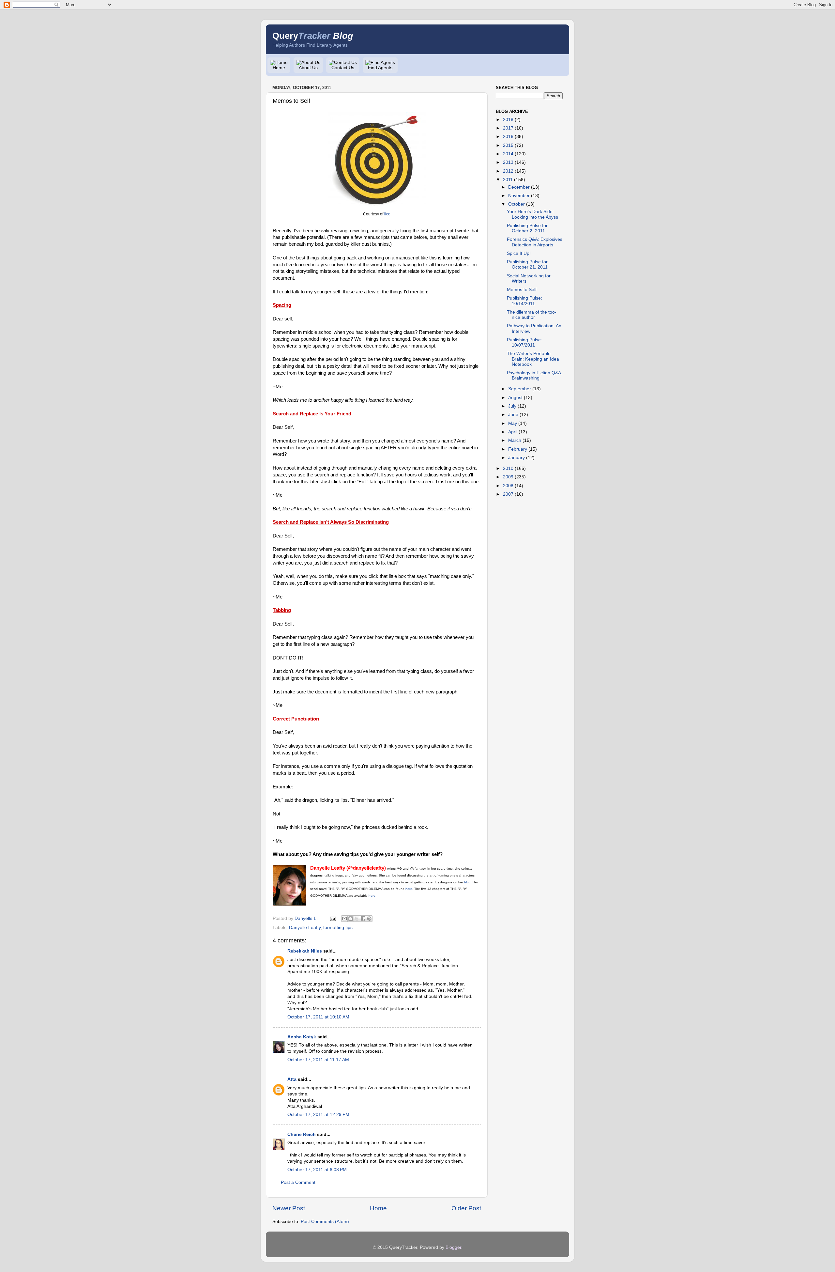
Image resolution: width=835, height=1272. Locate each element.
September (519, 388)
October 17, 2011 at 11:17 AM (318, 1059)
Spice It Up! (519, 253)
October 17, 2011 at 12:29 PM (318, 1114)
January (516, 457)
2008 (508, 485)
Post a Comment (298, 1182)
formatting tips (338, 927)
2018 (508, 119)
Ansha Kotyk (301, 1036)
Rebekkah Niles (304, 951)
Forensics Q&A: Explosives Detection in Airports (534, 242)
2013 (508, 162)
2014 (508, 153)
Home (279, 67)
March (514, 440)
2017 (508, 128)
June (513, 414)
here (372, 895)
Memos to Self (522, 289)
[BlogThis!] (350, 918)
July (512, 406)
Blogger (453, 1247)
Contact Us (342, 67)
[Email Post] (332, 918)
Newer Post (288, 1208)
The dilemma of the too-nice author (531, 315)
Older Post (466, 1208)
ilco (387, 214)
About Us (308, 67)
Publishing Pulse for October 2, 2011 (527, 228)
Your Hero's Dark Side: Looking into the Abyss (532, 214)
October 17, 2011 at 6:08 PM (317, 1169)
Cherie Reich (301, 1134)
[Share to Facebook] (363, 918)
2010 (508, 468)
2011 (508, 179)
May (512, 423)
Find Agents (380, 67)
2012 (508, 171)
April (512, 431)
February (517, 449)
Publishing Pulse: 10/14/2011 (524, 301)
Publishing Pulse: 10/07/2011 (524, 342)
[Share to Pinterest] (369, 918)
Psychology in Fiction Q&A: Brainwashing (534, 375)
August (515, 397)
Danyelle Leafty (305, 927)
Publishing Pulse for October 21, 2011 (527, 264)
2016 (508, 136)
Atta (291, 1079)
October (516, 204)
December (519, 187)
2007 (508, 494)
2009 (508, 476)
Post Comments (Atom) (325, 1221)
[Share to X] (357, 918)
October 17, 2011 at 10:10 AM (318, 1017)
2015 (508, 145)
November (519, 195)
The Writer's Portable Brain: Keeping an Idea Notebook (533, 358)
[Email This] (344, 918)
